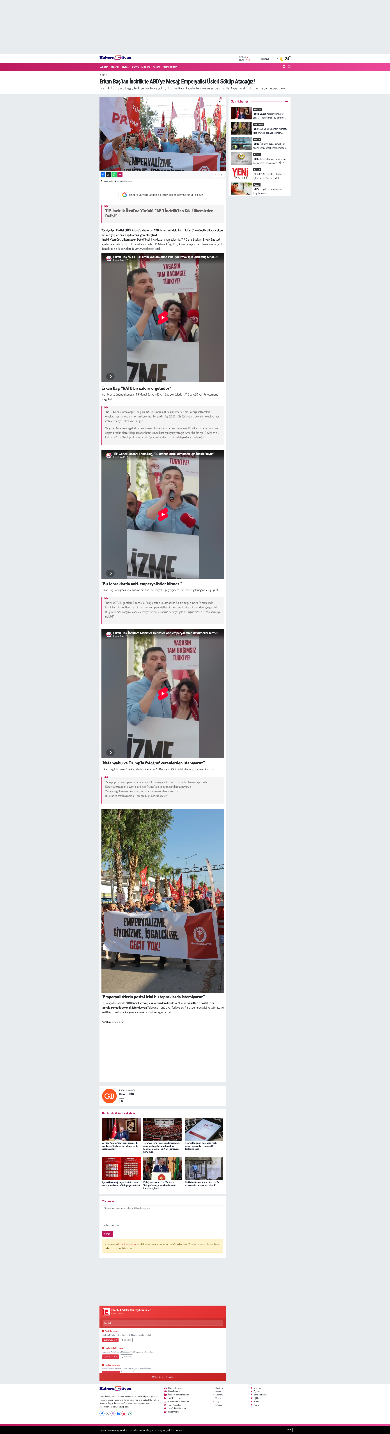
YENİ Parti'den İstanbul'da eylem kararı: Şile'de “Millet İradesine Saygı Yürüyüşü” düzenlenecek (269, 176)
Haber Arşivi (173, 1411)
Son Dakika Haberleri (177, 1408)
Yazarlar (115, 66)
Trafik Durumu (174, 1398)
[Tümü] (286, 101)
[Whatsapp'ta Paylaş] (114, 174)
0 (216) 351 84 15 (111, 1357)
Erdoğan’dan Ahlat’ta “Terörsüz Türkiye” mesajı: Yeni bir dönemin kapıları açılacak (159, 1185)
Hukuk (256, 154)
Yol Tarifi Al (127, 1340)
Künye (256, 1404)
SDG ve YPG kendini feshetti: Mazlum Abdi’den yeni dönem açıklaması (270, 131)
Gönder (107, 1233)
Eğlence (218, 1404)
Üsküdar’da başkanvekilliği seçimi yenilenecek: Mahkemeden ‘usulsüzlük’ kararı (269, 146)
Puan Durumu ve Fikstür (178, 1401)
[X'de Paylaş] (108, 174)
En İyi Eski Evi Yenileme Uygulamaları (267, 191)
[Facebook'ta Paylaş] (103, 174)
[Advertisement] (195, 27)
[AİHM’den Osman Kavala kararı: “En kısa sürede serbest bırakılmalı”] (204, 1168)
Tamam (288, 1430)
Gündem (103, 66)
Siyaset (125, 66)
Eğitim (257, 1398)
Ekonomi (146, 66)
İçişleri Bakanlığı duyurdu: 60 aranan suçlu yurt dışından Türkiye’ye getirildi (121, 1184)
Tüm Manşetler (174, 1404)
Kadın (256, 1401)
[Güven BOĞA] (109, 1095)
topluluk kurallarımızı (127, 1244)
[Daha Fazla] (119, 174)
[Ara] (284, 67)
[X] (107, 1413)
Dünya (135, 66)
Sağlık (218, 1401)
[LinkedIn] (118, 1413)
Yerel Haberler (260, 1394)
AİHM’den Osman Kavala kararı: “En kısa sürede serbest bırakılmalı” (202, 1184)
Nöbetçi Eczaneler (176, 1387)
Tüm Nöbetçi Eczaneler (164, 1377)
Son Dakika (258, 124)
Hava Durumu (174, 1391)
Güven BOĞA (108, 181)
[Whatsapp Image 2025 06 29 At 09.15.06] (162, 900)
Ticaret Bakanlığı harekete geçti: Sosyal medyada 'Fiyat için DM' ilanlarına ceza (201, 1145)
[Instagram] (112, 1413)
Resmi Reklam (170, 66)
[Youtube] (123, 1413)
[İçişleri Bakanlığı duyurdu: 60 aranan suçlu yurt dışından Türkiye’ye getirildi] (121, 1168)
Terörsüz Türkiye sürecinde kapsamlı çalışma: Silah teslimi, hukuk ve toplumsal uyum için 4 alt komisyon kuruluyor (161, 1147)
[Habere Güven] (115, 58)
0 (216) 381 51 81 (111, 1340)
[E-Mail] (121, 1100)
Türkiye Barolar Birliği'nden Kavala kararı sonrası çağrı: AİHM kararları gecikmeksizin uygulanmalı (270, 161)
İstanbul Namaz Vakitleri (178, 1394)
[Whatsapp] (129, 1413)
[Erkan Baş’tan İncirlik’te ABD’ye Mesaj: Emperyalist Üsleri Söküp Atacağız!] (162, 134)
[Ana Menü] (288, 67)
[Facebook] (102, 1413)
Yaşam (156, 66)
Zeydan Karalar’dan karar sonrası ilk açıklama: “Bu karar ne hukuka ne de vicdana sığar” (120, 1145)
